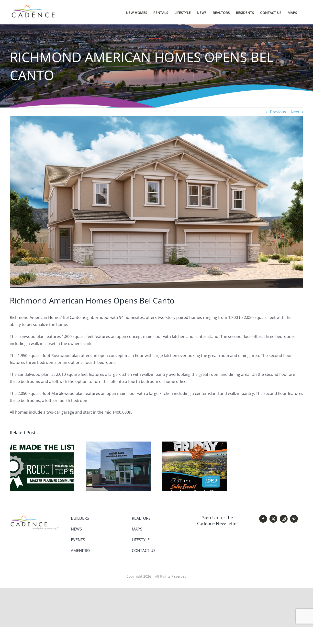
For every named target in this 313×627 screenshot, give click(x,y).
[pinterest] (294, 519)
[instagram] (284, 519)
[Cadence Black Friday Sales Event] (194, 444)
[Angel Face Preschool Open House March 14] (118, 444)
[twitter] (273, 519)
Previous (278, 112)
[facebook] (263, 519)
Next (295, 112)
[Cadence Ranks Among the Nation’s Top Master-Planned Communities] (42, 444)
